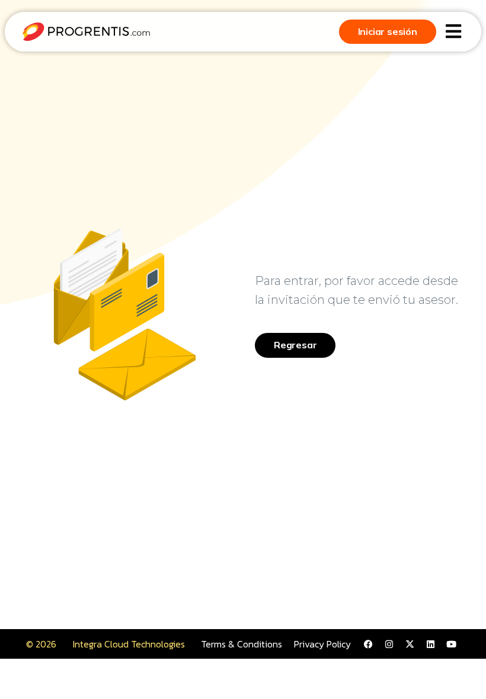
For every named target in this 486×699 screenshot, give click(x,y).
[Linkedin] (430, 644)
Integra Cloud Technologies (129, 644)
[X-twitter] (409, 644)
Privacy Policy (322, 644)
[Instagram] (389, 644)
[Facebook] (368, 644)
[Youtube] (451, 644)
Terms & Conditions (241, 644)
